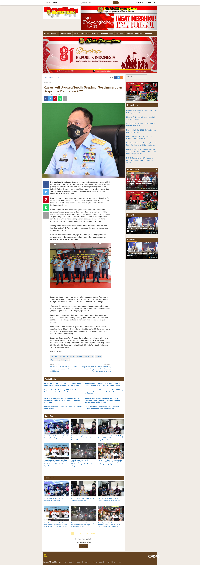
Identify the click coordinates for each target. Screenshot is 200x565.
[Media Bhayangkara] (61, 12)
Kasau (79, 356)
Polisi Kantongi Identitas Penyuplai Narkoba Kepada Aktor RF (81, 438)
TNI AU (98, 356)
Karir (119, 562)
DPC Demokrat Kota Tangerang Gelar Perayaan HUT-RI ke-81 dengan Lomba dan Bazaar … (141, 181)
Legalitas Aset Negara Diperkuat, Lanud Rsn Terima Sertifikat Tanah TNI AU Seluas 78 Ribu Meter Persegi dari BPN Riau (102, 400)
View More (83, 546)
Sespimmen (88, 356)
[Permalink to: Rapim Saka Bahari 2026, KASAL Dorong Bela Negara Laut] (56, 427)
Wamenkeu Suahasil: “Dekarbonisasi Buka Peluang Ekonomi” (140, 229)
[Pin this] (55, 98)
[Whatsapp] (60, 98)
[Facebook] (115, 77)
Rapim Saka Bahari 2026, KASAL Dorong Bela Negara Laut (54, 499)
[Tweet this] (50, 98)
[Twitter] (118, 77)
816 (87, 534)
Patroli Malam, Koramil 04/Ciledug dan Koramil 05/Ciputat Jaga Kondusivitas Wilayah (82, 524)
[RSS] (122, 77)
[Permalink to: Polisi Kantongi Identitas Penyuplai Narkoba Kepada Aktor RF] (84, 427)
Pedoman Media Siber (98, 562)
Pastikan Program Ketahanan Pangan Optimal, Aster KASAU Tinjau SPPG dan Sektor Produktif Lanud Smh (62, 400)
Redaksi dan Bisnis (82, 562)
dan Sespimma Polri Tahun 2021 (62, 356)
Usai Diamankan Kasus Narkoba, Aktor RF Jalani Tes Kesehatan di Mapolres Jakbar (110, 438)
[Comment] (65, 98)
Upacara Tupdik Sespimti (60, 360)
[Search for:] (136, 76)
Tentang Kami (69, 562)
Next (93, 534)
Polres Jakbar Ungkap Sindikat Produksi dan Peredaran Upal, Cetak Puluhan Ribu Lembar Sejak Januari (56, 524)
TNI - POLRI (51, 94)
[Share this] (46, 98)
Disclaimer (112, 562)
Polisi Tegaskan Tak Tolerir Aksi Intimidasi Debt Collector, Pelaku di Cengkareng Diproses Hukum (110, 462)
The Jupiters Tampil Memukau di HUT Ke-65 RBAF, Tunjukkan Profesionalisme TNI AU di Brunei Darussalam (103, 392)
